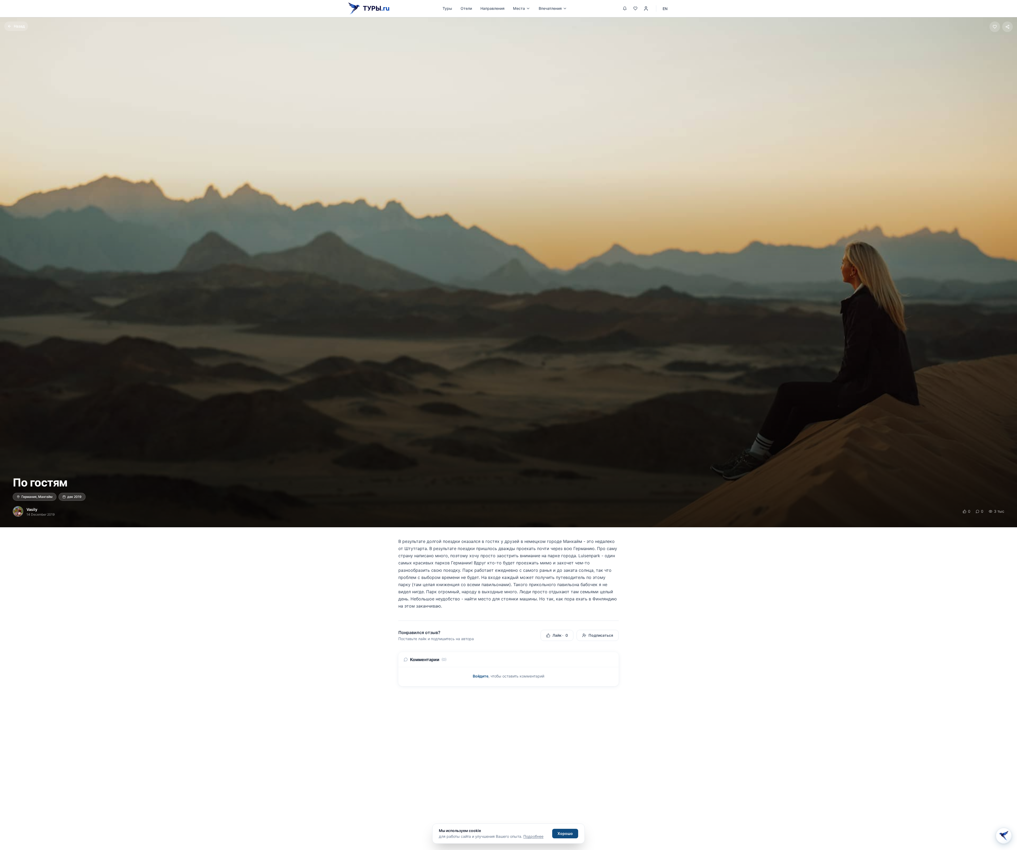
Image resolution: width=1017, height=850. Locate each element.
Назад (19, 26)
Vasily (31, 509)
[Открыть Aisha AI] (1004, 836)
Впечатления (550, 8)
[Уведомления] (625, 8)
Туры (447, 8)
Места (519, 8)
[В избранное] (994, 26)
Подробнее (533, 836)
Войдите (480, 676)
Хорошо (565, 833)
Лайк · (560, 635)
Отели (466, 8)
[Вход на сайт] (646, 8)
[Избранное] (635, 8)
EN (665, 8)
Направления (492, 8)
